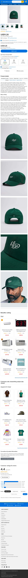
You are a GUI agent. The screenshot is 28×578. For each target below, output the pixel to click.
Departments (5, 4)
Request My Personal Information (7, 554)
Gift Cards (3, 531)
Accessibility (3, 541)
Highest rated (15, 491)
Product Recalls (4, 543)
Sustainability (3, 518)
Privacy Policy (4, 551)
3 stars (2, 484)
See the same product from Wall (21, 377)
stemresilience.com (13, 40)
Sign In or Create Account (10, 503)
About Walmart (4, 511)
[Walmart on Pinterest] (9, 567)
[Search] (22, 2)
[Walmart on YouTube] (6, 567)
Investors (3, 516)
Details (10, 68)
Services (10, 4)
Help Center (21, 503)
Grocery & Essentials (21, 4)
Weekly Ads (19, 505)
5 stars (2, 481)
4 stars (2, 483)
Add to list (7, 70)
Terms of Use (3, 549)
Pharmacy (3, 537)
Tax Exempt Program (5, 545)
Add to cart (14, 51)
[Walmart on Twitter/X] (4, 567)
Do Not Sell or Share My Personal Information (9, 556)
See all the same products (22, 448)
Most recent (7, 491)
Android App (3, 562)
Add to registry (21, 70)
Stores (2, 526)
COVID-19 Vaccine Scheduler (6, 536)
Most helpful (23, 491)
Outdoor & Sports (12, 80)
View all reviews (5, 477)
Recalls (2, 539)
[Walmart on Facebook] (2, 567)
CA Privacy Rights (4, 552)
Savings (15, 4)
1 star (2, 487)
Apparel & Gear (19, 80)
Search (25, 494)
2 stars (2, 485)
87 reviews (9, 31)
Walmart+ (3, 530)
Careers (2, 513)
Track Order (11, 505)
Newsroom (3, 515)
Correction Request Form (7, 459)
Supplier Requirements (5, 520)
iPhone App (3, 560)
